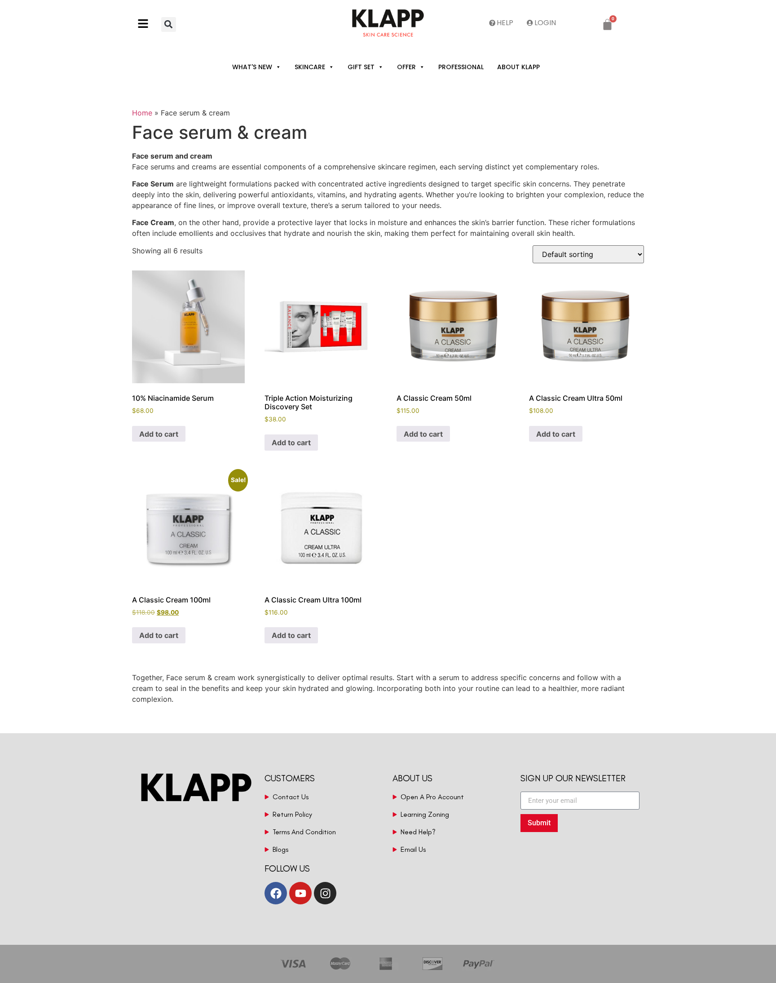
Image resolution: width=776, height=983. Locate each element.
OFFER (406, 66)
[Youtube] (300, 893)
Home (142, 112)
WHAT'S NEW (252, 66)
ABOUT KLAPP (518, 66)
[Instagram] (325, 893)
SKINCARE (310, 66)
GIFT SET (361, 66)
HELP (505, 23)
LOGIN (545, 23)
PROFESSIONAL (461, 66)
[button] (146, 24)
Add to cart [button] (158, 434)
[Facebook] (276, 893)
